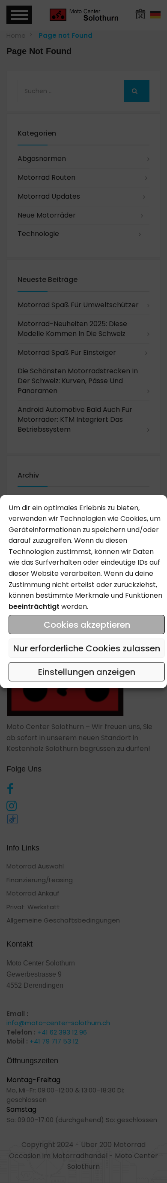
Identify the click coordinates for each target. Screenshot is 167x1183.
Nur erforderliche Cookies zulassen (86, 648)
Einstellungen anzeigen (86, 672)
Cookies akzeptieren (87, 624)
